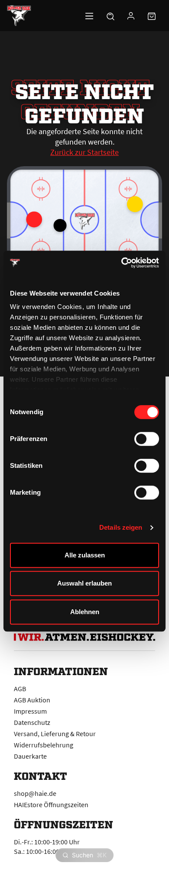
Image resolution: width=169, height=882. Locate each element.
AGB (20, 688)
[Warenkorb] (151, 15)
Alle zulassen (85, 555)
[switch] (146, 439)
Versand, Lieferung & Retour (55, 733)
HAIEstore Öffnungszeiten (51, 804)
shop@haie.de (35, 793)
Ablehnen (84, 611)
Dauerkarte (30, 756)
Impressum (30, 711)
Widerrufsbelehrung (43, 744)
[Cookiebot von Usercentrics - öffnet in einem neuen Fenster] (121, 262)
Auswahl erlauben (84, 583)
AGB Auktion (32, 699)
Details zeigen (120, 527)
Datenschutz (32, 722)
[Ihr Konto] (130, 15)
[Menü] (89, 15)
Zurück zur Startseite (84, 152)
